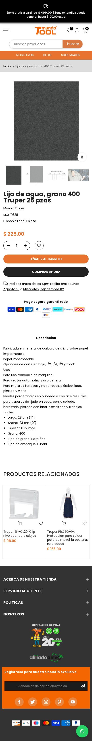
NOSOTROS (25, 55)
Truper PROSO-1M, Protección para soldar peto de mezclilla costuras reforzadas (67, 537)
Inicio (7, 66)
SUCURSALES (70, 55)
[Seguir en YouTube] (72, 701)
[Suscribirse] (82, 686)
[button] (82, 731)
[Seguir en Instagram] (46, 701)
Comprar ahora (46, 271)
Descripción (46, 338)
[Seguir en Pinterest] (59, 701)
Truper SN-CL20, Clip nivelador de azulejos (19, 533)
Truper (20, 208)
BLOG (47, 55)
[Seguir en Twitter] (32, 701)
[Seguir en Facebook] (19, 701)
